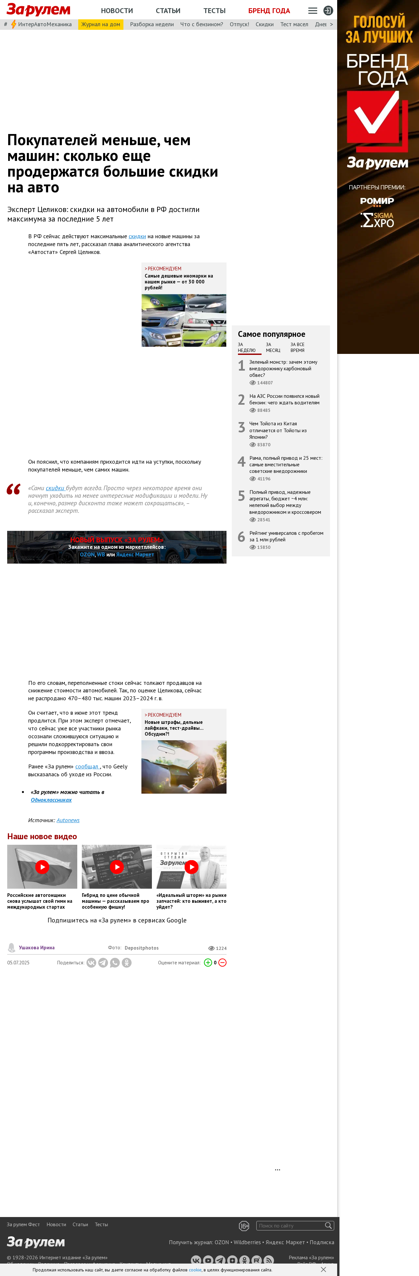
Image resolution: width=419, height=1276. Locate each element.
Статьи (168, 10)
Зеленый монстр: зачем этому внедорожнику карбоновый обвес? (283, 368)
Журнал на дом (101, 24)
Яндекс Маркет (135, 554)
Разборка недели (152, 24)
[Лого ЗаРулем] (38, 10)
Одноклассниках (51, 799)
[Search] (328, 1225)
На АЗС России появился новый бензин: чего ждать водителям (284, 399)
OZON (87, 554)
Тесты (214, 10)
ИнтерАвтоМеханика (45, 24)
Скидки (265, 24)
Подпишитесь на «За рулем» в (117, 920)
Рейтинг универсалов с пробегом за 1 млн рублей (286, 536)
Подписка (322, 1242)
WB (101, 554)
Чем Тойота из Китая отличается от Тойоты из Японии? (278, 430)
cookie (195, 1270)
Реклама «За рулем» (311, 1257)
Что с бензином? (201, 24)
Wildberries (247, 1242)
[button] (324, 1270)
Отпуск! (239, 24)
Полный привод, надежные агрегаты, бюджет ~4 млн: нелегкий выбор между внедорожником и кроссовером (285, 502)
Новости (117, 10)
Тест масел (294, 24)
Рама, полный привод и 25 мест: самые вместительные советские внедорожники (285, 464)
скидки (137, 236)
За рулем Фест (23, 1224)
